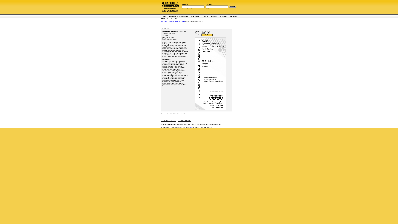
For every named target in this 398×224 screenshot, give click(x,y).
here (191, 127)
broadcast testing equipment (177, 21)
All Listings (164, 21)
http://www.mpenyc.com (169, 39)
